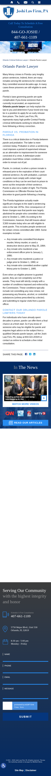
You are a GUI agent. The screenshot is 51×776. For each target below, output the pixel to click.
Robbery (11, 499)
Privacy (16, 707)
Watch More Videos (25, 404)
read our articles (28, 422)
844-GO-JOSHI (24, 32)
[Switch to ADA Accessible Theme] (3, 765)
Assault (11, 452)
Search (33, 2)
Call (18, 2)
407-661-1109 (25, 37)
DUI (9, 472)
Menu (39, 2)
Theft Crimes (14, 486)
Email (7, 677)
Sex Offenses (14, 506)
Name (7, 654)
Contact (25, 2)
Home (12, 2)
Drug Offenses (14, 492)
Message (9, 689)
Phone (7, 666)
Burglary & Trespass (17, 465)
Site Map (19, 770)
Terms (22, 707)
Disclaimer (30, 770)
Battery (11, 459)
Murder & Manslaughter (19, 479)
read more (25, 556)
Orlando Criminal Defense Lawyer (15, 60)
